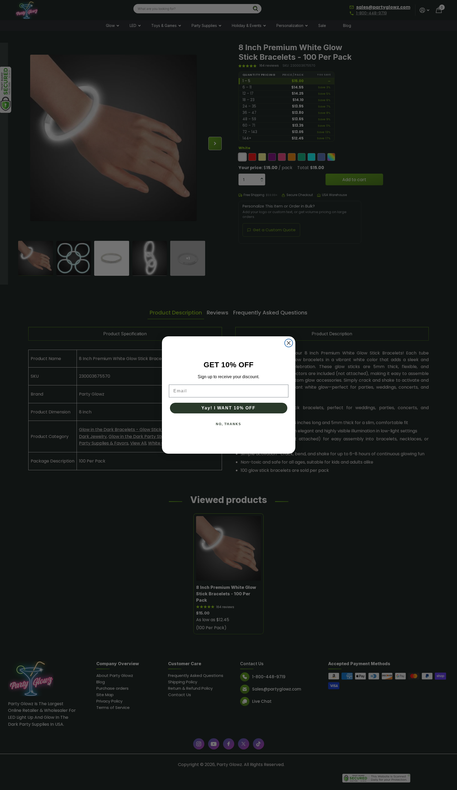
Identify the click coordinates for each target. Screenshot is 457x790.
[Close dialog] (289, 343)
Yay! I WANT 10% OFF (228, 408)
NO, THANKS (228, 424)
